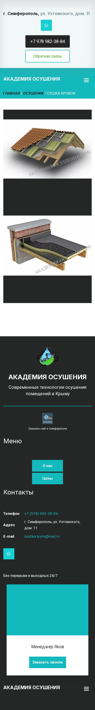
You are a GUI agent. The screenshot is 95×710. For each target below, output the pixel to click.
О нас (48, 465)
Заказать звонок (47, 662)
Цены (47, 478)
